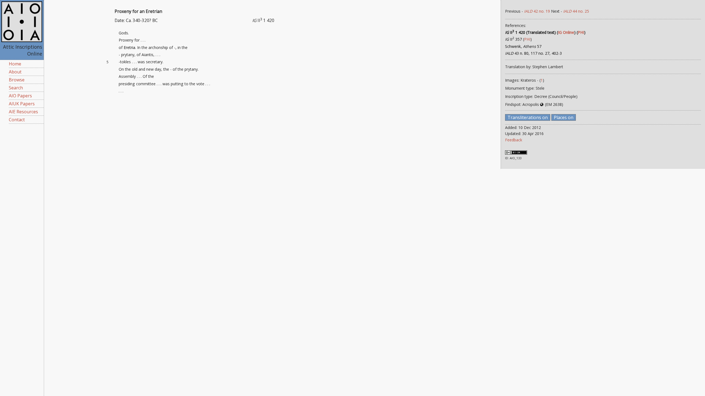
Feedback (513, 139)
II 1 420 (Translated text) (530, 32)
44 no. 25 (576, 11)
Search (16, 88)
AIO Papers (20, 96)
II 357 (513, 39)
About (15, 72)
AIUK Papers (22, 104)
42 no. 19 (537, 11)
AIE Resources (23, 112)
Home (15, 64)
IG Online (566, 32)
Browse (17, 80)
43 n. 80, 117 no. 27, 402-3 (533, 53)
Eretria (129, 47)
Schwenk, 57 (523, 46)
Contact (17, 120)
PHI (581, 32)
